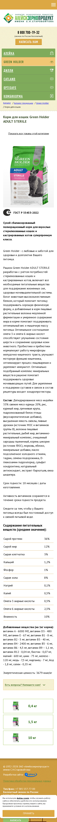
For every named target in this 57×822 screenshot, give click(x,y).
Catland (10, 79)
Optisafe (10, 88)
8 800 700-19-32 (28, 32)
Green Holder (14, 62)
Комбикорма (13, 96)
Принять (28, 813)
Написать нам (28, 42)
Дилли (8, 70)
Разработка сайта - (14, 774)
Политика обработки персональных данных (27, 780)
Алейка (9, 53)
